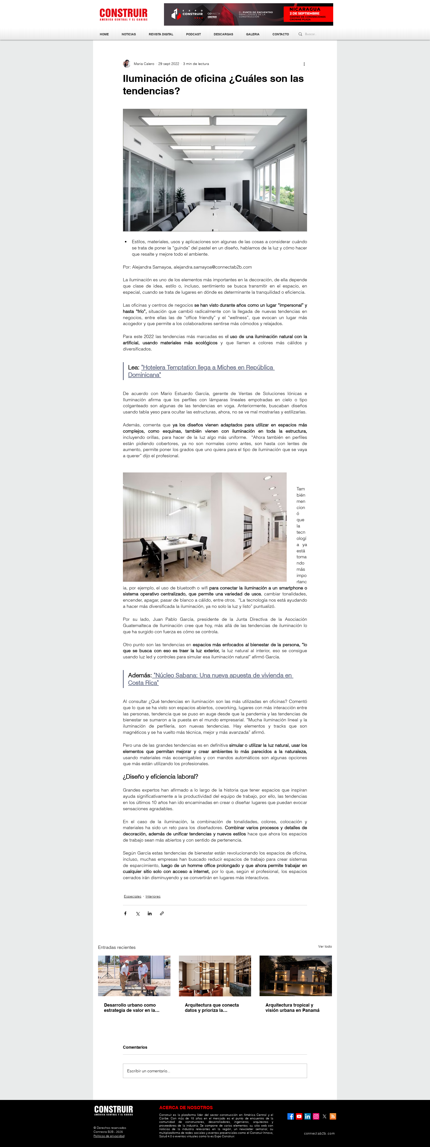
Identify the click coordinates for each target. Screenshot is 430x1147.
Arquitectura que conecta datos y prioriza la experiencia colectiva (212, 1007)
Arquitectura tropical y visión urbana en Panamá (293, 1007)
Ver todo (325, 946)
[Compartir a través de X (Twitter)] (137, 913)
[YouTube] (299, 1116)
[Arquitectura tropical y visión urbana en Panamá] (296, 976)
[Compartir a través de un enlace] (162, 913)
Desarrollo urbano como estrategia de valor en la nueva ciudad (130, 1007)
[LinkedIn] (307, 1116)
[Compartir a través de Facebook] (125, 913)
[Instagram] (316, 1116)
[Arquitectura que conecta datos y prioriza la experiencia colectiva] (215, 976)
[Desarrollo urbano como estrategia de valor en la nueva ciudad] (134, 976)
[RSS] (333, 1116)
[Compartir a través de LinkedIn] (149, 913)
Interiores (153, 896)
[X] (324, 1116)
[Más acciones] (304, 64)
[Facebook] (290, 1116)
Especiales (132, 896)
